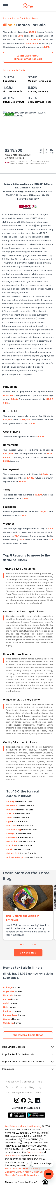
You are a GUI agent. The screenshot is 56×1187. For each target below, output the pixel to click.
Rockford (11, 825)
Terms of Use (33, 1152)
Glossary (21, 1087)
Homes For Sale (20, 18)
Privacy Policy (12, 1155)
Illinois (34, 18)
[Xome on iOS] (17, 1114)
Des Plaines (12, 841)
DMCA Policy (24, 1171)
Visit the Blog (28, 952)
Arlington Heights (16, 857)
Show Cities (28, 1035)
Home (6, 18)
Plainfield (11, 809)
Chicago (11, 801)
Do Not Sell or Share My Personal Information (25, 1173)
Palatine (11, 845)
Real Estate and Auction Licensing (23, 1126)
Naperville (12, 805)
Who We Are (12, 1081)
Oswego (11, 833)
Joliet (9, 817)
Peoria (10, 849)
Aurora (10, 813)
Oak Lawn (11, 837)
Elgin (9, 821)
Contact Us (28, 1081)
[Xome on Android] (36, 1114)
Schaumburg (13, 829)
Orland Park (13, 853)
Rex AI (38, 1092)
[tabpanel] (28, 912)
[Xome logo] (28, 5)
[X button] (30, 1100)
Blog (31, 1087)
